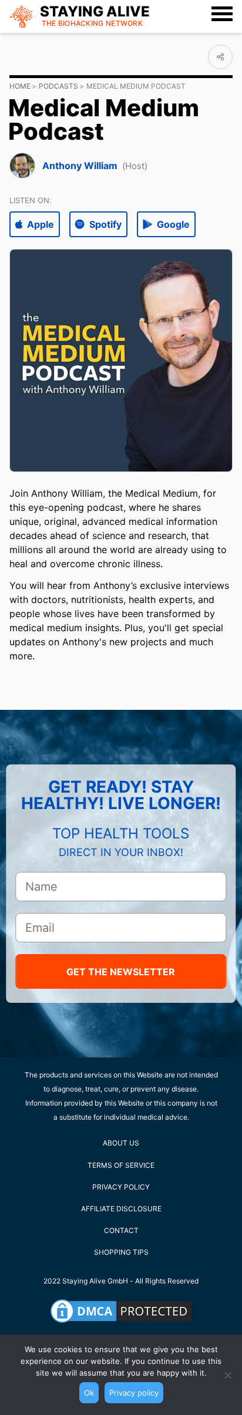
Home (20, 86)
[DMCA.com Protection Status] (121, 1311)
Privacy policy (134, 1392)
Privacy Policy (121, 1186)
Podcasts (58, 86)
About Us (121, 1142)
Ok (89, 1392)
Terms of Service (121, 1165)
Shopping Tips (121, 1252)
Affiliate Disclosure (121, 1208)
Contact (121, 1230)
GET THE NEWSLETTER (120, 972)
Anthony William (79, 165)
